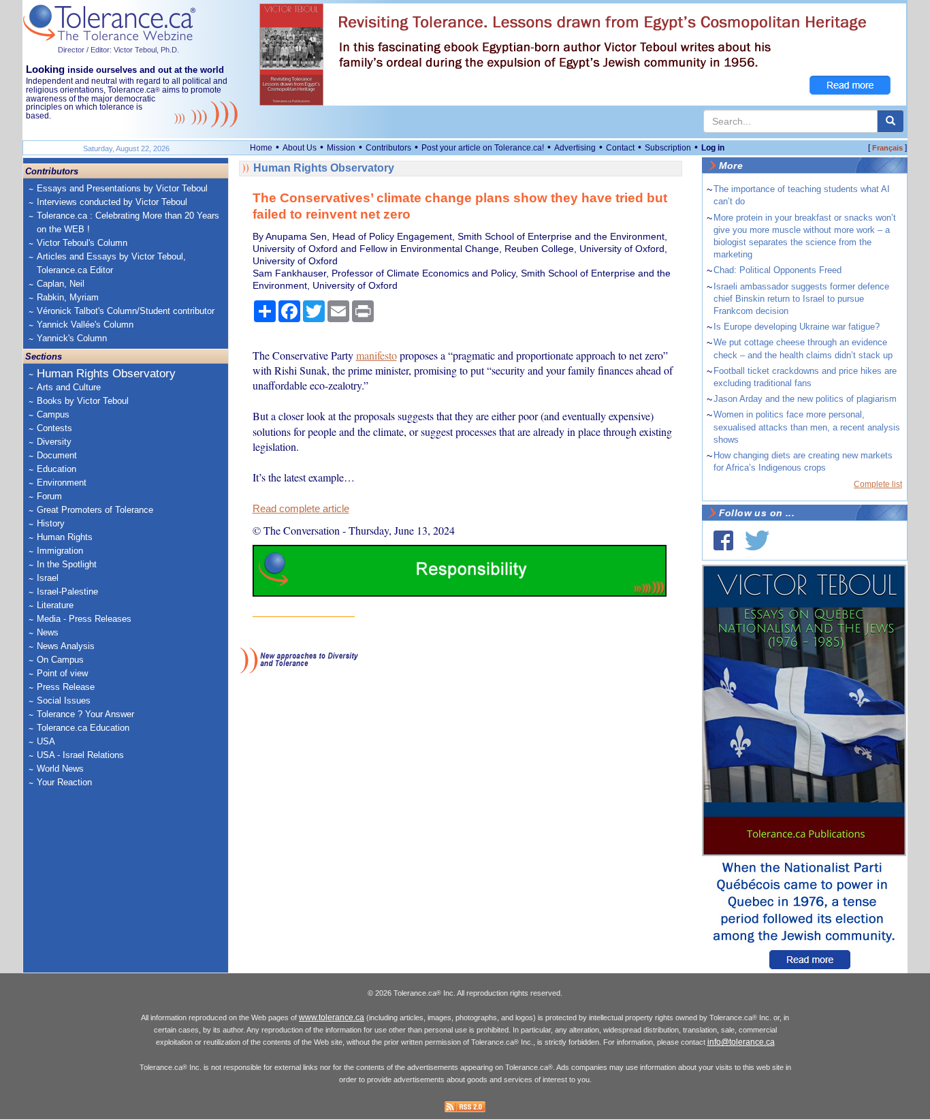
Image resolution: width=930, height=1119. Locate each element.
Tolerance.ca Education (83, 728)
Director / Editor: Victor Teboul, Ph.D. (118, 50)
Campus (53, 414)
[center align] (890, 121)
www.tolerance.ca (331, 1017)
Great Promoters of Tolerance (95, 510)
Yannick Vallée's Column (85, 324)
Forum (49, 496)
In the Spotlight (67, 564)
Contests (54, 428)
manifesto (376, 355)
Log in (712, 148)
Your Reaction (64, 782)
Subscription (668, 148)
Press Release (66, 687)
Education (56, 469)
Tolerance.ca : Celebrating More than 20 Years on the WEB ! (128, 222)
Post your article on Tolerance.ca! (482, 148)
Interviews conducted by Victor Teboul (112, 202)
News (48, 632)
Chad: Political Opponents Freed (777, 270)
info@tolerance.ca (741, 1042)
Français (887, 148)
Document (57, 455)
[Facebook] (723, 540)
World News (60, 768)
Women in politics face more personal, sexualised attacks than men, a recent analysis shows (806, 426)
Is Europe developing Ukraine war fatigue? (796, 326)
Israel (48, 578)
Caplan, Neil (60, 284)
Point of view (62, 673)
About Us (300, 148)
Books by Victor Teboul (83, 401)
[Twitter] (757, 540)
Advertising (575, 148)
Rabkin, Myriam (68, 297)
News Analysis (66, 646)
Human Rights (65, 537)
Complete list (878, 484)
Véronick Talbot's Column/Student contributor (125, 311)
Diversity (54, 442)
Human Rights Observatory (106, 373)
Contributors (388, 148)
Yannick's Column (72, 338)
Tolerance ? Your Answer (85, 714)
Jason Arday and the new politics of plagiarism (805, 399)
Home (261, 148)
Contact (620, 148)
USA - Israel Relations (80, 755)
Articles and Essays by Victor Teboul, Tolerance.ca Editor (111, 263)
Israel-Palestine (67, 591)
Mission (341, 148)
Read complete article (301, 508)
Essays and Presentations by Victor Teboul (122, 188)
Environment (61, 482)
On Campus (60, 660)
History (51, 523)
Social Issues (64, 700)
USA (46, 741)
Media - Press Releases (84, 619)
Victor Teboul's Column (82, 243)
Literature (55, 605)
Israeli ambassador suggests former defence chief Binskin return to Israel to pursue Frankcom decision (801, 298)
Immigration (60, 551)
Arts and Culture (69, 387)
